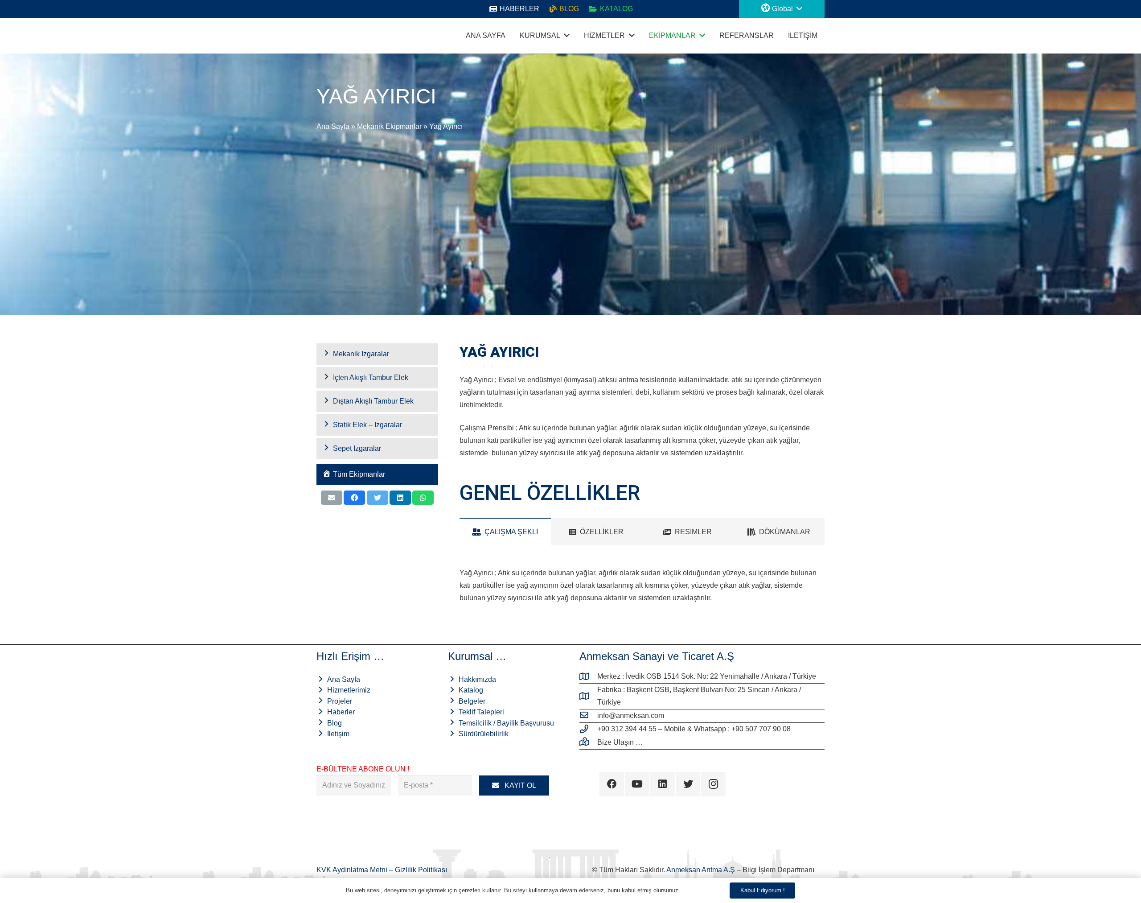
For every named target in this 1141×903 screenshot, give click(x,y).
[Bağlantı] (327, 36)
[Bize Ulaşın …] (588, 742)
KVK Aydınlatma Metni (352, 870)
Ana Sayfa (332, 126)
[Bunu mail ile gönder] (331, 498)
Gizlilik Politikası (421, 870)
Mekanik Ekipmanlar (389, 126)
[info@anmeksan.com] (588, 715)
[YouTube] (637, 784)
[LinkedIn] (662, 784)
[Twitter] (688, 784)
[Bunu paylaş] (354, 498)
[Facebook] (611, 784)
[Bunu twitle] (377, 498)
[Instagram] (713, 784)
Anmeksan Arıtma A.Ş (700, 870)
